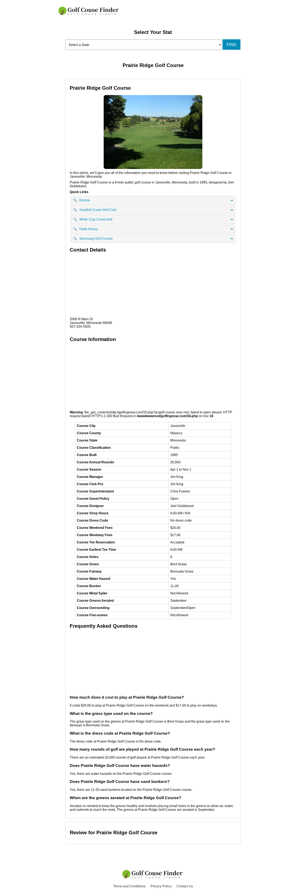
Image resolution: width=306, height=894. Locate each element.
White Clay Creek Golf (153, 219)
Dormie (153, 200)
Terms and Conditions (129, 886)
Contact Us (185, 886)
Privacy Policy (161, 886)
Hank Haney (153, 229)
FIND (231, 44)
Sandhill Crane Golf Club (153, 210)
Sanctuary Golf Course (153, 239)
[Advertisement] (153, 286)
